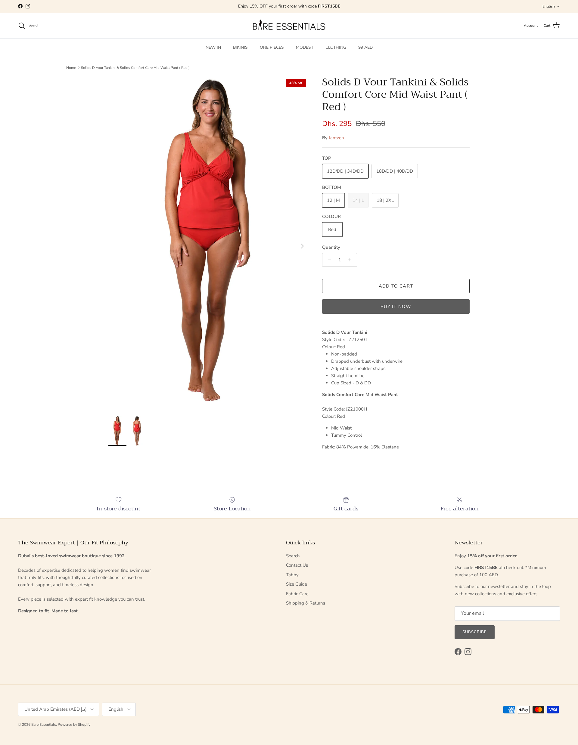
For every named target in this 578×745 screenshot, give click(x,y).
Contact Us (297, 565)
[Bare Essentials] (289, 26)
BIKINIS (240, 47)
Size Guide (296, 584)
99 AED (365, 47)
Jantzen (336, 138)
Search (293, 556)
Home (71, 67)
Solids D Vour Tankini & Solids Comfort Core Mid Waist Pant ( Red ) (135, 67)
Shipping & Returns (305, 603)
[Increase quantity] (351, 259)
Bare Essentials (43, 724)
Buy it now (396, 306)
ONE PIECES (272, 47)
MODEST (304, 47)
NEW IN (213, 47)
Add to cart (396, 286)
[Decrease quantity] (327, 259)
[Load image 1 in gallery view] (208, 243)
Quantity (331, 247)
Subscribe (474, 632)
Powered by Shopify (74, 724)
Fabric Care (297, 594)
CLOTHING (335, 47)
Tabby (292, 575)
